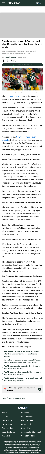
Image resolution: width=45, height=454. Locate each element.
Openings (25, 413)
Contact (5, 416)
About (4, 413)
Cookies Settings (28, 436)
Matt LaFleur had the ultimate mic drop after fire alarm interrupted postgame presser (21, 353)
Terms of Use (7, 428)
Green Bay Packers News (16, 398)
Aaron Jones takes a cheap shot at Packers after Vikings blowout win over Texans (22, 361)
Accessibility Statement (31, 432)
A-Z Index (6, 436)
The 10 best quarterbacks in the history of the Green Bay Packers (22, 367)
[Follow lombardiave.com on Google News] (39, 389)
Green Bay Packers (13, 96)
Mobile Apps (7, 420)
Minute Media (12, 441)
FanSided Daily (27, 420)
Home (4, 398)
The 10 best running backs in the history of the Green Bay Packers (22, 373)
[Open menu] (3, 3)
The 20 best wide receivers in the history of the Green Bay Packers (23, 379)
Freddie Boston (10, 57)
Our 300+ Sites (27, 416)
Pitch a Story (7, 424)
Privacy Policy (27, 424)
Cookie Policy (26, 428)
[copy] (14, 61)
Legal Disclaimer (8, 432)
